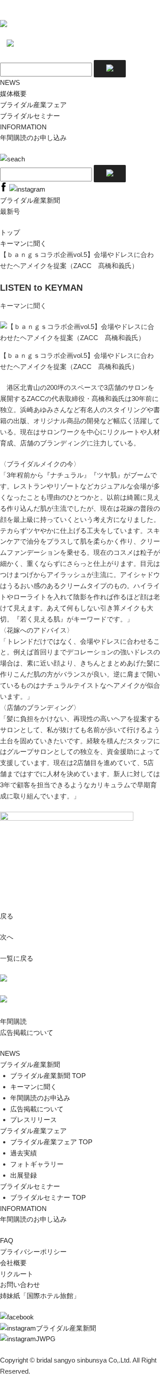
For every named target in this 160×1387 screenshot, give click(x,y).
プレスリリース (33, 1119)
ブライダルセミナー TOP (48, 1197)
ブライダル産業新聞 (30, 1064)
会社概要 (13, 1263)
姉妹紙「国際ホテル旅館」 (40, 1295)
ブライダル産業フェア (33, 104)
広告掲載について (26, 1032)
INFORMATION (23, 127)
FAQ (6, 1240)
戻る (6, 916)
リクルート (16, 1274)
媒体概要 (13, 93)
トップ (10, 232)
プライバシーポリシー (33, 1251)
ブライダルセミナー (30, 116)
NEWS (10, 82)
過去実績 (23, 1153)
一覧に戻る (16, 958)
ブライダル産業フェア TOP (51, 1142)
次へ (6, 937)
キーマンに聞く (23, 243)
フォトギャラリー (37, 1164)
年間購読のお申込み (40, 1098)
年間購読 (13, 1021)
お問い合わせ (20, 1284)
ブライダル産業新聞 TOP (48, 1075)
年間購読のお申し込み (33, 137)
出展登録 (23, 1175)
